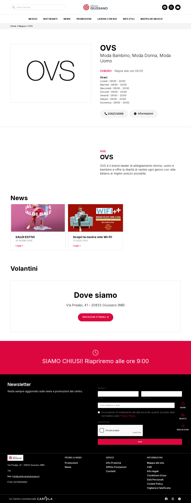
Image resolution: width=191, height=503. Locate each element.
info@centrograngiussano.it (25, 476)
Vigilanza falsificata (159, 487)
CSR (149, 467)
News (67, 19)
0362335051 (19, 470)
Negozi (33, 19)
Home (13, 26)
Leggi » (19, 245)
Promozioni (84, 19)
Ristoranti (50, 19)
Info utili (129, 19)
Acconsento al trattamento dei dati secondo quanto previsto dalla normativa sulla (138, 414)
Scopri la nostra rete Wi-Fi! (92, 237)
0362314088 (115, 113)
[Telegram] (179, 499)
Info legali (152, 471)
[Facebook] (164, 7)
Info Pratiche (113, 462)
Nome (102, 387)
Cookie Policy (155, 483)
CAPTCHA (104, 422)
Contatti (110, 471)
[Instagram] (171, 7)
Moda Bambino (115, 55)
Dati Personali (155, 479)
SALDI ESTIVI (25, 237)
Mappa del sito (155, 462)
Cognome (146, 398)
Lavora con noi (107, 19)
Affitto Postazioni (116, 467)
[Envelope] (178, 7)
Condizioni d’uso (156, 475)
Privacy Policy (127, 415)
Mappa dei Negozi (152, 19)
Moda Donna (144, 55)
